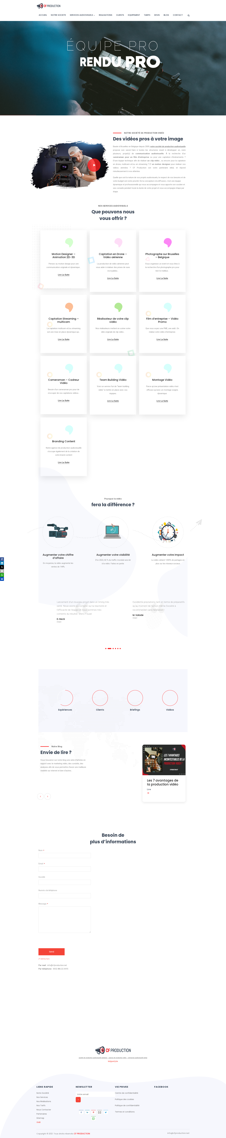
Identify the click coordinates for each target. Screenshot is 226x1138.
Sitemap (40, 1118)
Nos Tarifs (40, 1105)
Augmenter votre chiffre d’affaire (58, 556)
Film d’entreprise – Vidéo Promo (162, 320)
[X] (2, 567)
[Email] (2, 571)
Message (43, 904)
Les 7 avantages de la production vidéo (110, 782)
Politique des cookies (124, 1099)
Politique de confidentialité (127, 1105)
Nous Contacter (43, 1109)
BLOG (166, 15)
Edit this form (45, 959)
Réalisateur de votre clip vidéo (113, 320)
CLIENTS (120, 15)
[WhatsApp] (2, 575)
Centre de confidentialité (126, 1093)
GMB (38, 1122)
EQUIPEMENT (134, 15)
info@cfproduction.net (178, 1133)
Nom (41, 850)
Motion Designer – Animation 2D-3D (63, 255)
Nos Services (42, 1097)
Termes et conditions (125, 1111)
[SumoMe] (2, 579)
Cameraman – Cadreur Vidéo (63, 381)
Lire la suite (63, 275)
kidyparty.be (113, 1061)
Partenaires (41, 1114)
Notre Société (42, 1093)
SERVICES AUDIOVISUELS (81, 15)
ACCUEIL (43, 15)
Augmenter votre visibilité (113, 555)
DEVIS (157, 15)
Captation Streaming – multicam (64, 320)
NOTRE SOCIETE (58, 15)
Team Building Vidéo (113, 380)
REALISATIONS (105, 15)
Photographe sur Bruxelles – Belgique (162, 255)
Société (41, 877)
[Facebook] (2, 559)
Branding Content (63, 441)
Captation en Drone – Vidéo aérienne (113, 255)
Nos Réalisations (43, 1101)
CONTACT (178, 15)
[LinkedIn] (2, 563)
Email (41, 864)
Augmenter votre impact (168, 555)
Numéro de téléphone (47, 890)
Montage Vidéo (162, 380)
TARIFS (147, 15)
